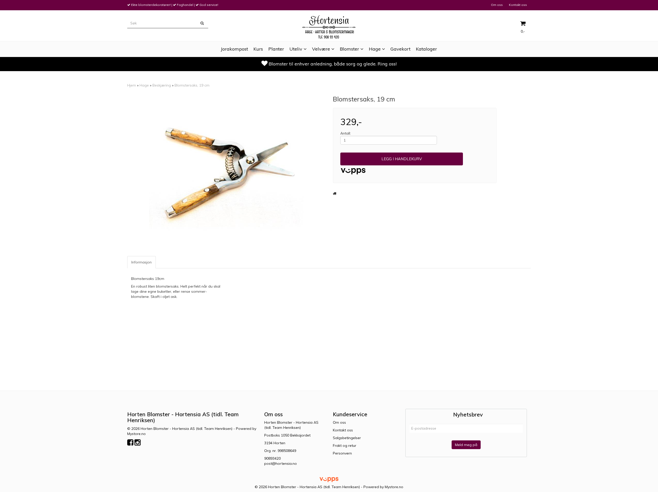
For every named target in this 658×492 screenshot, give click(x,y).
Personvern (342, 453)
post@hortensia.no (280, 463)
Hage (144, 85)
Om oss (497, 5)
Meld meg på (466, 444)
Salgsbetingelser (347, 438)
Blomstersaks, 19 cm (192, 85)
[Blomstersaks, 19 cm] (226, 173)
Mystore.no (136, 433)
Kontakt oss (518, 5)
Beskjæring (161, 85)
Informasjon (141, 262)
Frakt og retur (344, 445)
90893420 (272, 458)
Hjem (131, 85)
